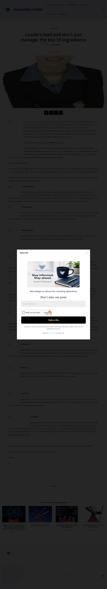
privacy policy (52, 333)
